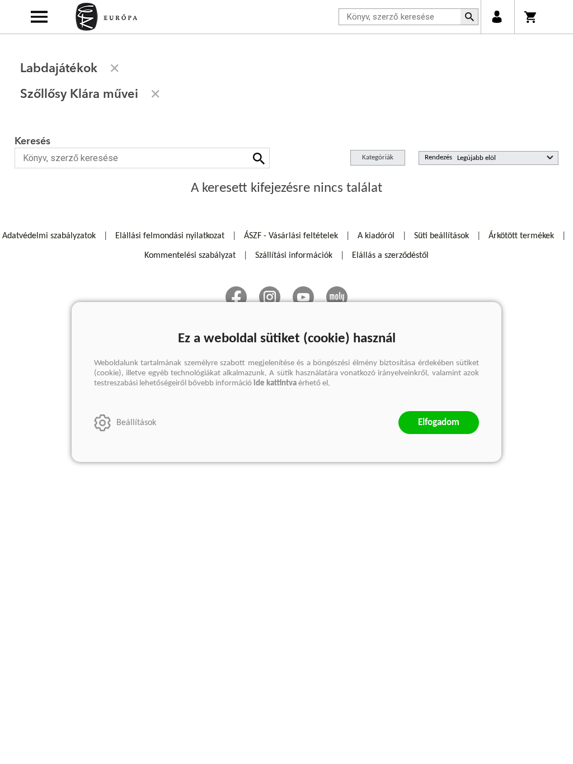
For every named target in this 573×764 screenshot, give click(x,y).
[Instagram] (269, 297)
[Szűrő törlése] (115, 68)
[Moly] (337, 297)
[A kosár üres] (531, 17)
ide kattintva (275, 383)
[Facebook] (236, 297)
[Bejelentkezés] (496, 17)
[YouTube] (303, 297)
